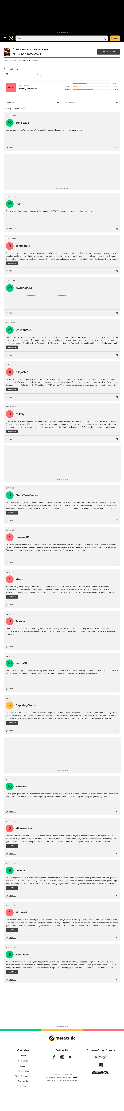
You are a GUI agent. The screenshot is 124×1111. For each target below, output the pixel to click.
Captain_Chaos (22, 705)
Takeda (16, 621)
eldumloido (19, 912)
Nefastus (17, 786)
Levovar (17, 870)
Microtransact (21, 828)
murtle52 (18, 663)
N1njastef (18, 372)
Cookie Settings (23, 1086)
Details (35, 61)
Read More (12, 263)
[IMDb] (75, 1077)
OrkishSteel (19, 330)
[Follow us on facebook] (54, 1058)
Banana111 (19, 537)
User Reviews (24, 61)
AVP (14, 204)
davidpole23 (20, 288)
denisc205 (18, 122)
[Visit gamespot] (101, 1059)
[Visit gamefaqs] (101, 1073)
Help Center (23, 1061)
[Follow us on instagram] (62, 1058)
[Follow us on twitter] (70, 1058)
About (23, 1056)
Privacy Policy (23, 1071)
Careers (23, 1066)
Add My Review (108, 51)
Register (115, 38)
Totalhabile (19, 246)
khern (16, 579)
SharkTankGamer (23, 495)
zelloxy (16, 414)
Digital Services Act (23, 1076)
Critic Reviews (10, 61)
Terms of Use (23, 1081)
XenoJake (19, 954)
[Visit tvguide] (101, 1066)
